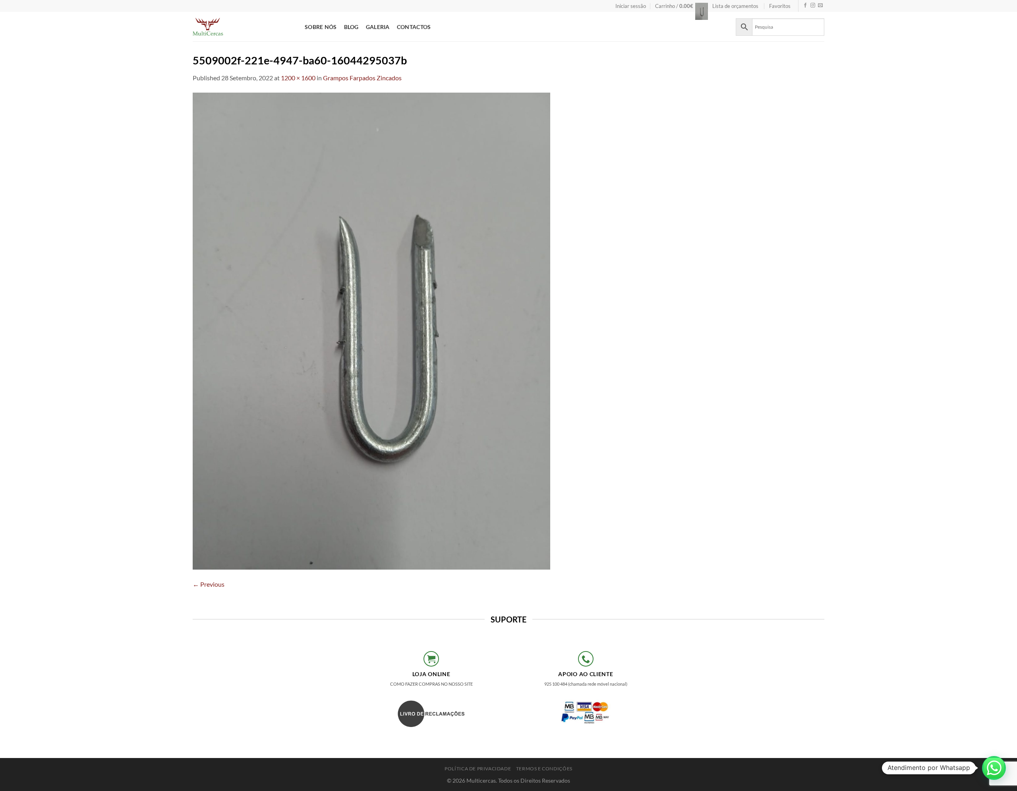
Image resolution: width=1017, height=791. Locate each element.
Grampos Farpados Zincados (362, 77)
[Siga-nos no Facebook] (805, 6)
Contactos (414, 26)
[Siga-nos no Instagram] (812, 6)
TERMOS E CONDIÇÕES (544, 769)
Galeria (378, 26)
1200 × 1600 (298, 77)
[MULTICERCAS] (243, 26)
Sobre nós (321, 26)
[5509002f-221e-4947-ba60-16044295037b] (371, 330)
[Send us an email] (820, 6)
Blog (351, 26)
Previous (208, 584)
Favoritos (780, 6)
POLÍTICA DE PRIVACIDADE (478, 769)
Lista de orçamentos (735, 6)
